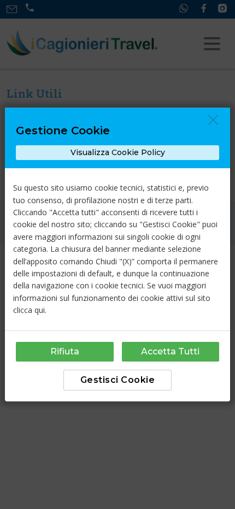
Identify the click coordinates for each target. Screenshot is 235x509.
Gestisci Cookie (117, 380)
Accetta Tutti (170, 351)
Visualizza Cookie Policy (117, 152)
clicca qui (29, 310)
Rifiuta (64, 351)
